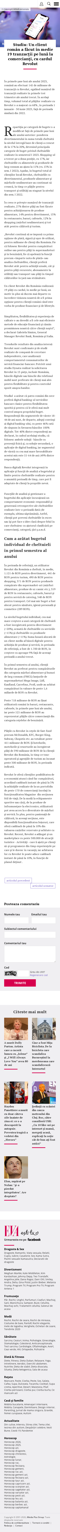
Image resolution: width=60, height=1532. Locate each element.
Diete (7, 1360)
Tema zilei (44, 1424)
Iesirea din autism (14, 1427)
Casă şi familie (13, 1400)
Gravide (48, 1410)
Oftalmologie (39, 1346)
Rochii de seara (20, 1320)
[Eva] (10, 4)
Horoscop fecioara (14, 1465)
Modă (8, 1316)
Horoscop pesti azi (14, 1495)
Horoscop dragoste (14, 1450)
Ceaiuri (18, 1340)
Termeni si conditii (40, 1522)
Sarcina (8, 1340)
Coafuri (41, 1299)
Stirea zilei (32, 1424)
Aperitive (17, 1386)
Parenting (9, 1410)
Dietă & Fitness (14, 1357)
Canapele (18, 1407)
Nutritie (8, 1366)
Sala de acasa (40, 1369)
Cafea (7, 1383)
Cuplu (7, 1255)
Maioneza (37, 1386)
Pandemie (27, 1430)
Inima (25, 1340)
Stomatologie (11, 1343)
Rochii (12, 1299)
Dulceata (23, 1383)
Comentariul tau (15, 943)
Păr (6, 1299)
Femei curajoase (13, 1413)
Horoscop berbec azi (15, 1504)
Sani (6, 1302)
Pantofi (28, 1323)
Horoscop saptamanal (16, 1507)
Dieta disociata (39, 1366)
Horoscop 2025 (12, 1444)
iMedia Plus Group (35, 1517)
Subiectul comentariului (20, 929)
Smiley (49, 1279)
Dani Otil (39, 1279)
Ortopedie (27, 1349)
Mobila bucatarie (13, 1404)
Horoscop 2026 (12, 1441)
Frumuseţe (11, 1296)
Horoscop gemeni (14, 1468)
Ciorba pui (30, 1389)
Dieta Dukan (27, 1360)
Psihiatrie (39, 1349)
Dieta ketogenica (22, 1369)
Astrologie (9, 1456)
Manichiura (16, 1302)
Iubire (15, 1255)
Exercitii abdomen (37, 1363)
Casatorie (25, 1255)
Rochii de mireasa (40, 1320)
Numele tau (12, 914)
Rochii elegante (41, 1323)
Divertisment (13, 1269)
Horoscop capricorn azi (17, 1483)
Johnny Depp (25, 1276)
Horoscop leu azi (13, 1498)
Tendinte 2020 (12, 1329)
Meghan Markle (13, 1273)
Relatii (45, 1252)
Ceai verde (10, 1349)
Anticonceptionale (42, 1343)
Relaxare (39, 1360)
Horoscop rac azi (13, 1471)
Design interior (46, 1407)
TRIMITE (20, 983)
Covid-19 (16, 1430)
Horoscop (10, 1438)
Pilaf (45, 1386)
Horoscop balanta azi (16, 1501)
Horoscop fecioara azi (16, 1477)
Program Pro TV (35, 1285)
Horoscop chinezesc (15, 1453)
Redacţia (8, 1525)
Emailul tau (39, 914)
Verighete (29, 1326)
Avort (51, 1346)
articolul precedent (18, 880)
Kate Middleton (31, 1273)
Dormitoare (30, 1407)
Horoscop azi (11, 1447)
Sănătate (10, 1336)
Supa (14, 1383)
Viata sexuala (34, 1252)
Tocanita (33, 1383)
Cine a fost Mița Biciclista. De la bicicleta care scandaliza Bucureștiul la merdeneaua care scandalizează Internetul (43, 1055)
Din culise (9, 1424)
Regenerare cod (39, 975)
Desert (26, 1386)
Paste (18, 1380)
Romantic (20, 1252)
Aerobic (21, 1363)
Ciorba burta (43, 1389)
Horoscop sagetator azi (17, 1489)
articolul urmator (43, 886)
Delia (15, 1282)
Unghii (20, 1299)
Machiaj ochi (11, 1305)
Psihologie (35, 1340)
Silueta (8, 1369)
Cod (6, 967)
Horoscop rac (11, 1462)
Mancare (9, 1380)
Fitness (15, 1360)
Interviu (20, 1424)
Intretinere (10, 1363)
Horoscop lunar (12, 1459)
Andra (7, 1282)
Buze (37, 1302)
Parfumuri (30, 1299)
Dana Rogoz (27, 1279)
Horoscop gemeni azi (16, 1474)
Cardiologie (25, 1346)
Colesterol (25, 1343)
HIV (19, 1349)
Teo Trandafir (40, 1276)
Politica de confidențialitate (16, 1522)
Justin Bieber (39, 1282)
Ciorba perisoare (13, 1389)
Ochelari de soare (45, 1326)
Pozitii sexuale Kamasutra (18, 1258)
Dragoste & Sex (14, 1249)
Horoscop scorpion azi (16, 1486)
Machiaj (50, 1299)
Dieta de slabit (22, 1366)
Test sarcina (11, 1346)
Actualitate (11, 1421)
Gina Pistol (24, 1282)
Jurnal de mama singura (29, 1410)
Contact (18, 1525)
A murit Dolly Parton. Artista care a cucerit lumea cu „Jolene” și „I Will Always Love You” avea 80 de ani (16, 1054)
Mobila (8, 1407)
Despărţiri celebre (35, 1427)
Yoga (47, 1360)
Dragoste (9, 1252)
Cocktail (44, 1383)
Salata (45, 1380)
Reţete (8, 1377)
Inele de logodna (13, 1326)
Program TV (19, 1285)
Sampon (28, 1302)
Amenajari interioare (35, 1404)
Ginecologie (48, 1340)
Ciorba (25, 1380)
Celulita (44, 1302)
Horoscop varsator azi (16, 1492)
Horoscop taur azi (14, 1480)
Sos (39, 1380)
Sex (33, 1255)
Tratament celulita (29, 1305)
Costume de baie (13, 1323)
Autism (27, 1413)
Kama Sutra (42, 1255)
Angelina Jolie (11, 1279)
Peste (33, 1380)
